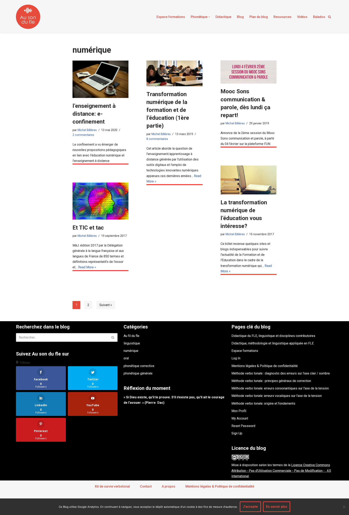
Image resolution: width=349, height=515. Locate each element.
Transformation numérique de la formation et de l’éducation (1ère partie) (167, 110)
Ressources (282, 17)
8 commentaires (157, 139)
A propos (168, 486)
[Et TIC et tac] (100, 201)
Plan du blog (258, 17)
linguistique (132, 343)
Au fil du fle (131, 336)
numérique (131, 351)
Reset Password (243, 426)
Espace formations (171, 17)
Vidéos (302, 17)
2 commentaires (83, 135)
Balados (319, 17)
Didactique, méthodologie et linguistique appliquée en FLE (272, 343)
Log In (235, 358)
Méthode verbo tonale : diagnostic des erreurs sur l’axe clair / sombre (280, 373)
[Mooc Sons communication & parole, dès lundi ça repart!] (248, 72)
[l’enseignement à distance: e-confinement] (100, 79)
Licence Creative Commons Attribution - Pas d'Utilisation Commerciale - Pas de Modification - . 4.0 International (281, 470)
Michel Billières (87, 130)
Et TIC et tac (88, 227)
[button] (209, 17)
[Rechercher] (329, 16)
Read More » (87, 267)
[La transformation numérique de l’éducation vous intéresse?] (248, 180)
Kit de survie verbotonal (112, 486)
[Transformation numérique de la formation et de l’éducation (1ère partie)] (174, 73)
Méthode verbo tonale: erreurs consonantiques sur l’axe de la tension (280, 388)
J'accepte (250, 507)
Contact (146, 486)
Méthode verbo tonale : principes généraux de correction (271, 381)
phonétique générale (138, 373)
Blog (240, 17)
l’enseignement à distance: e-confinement (94, 114)
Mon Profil (238, 411)
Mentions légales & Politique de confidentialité (264, 366)
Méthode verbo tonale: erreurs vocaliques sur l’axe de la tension (276, 396)
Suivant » (105, 305)
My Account (239, 418)
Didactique (223, 17)
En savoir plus (276, 507)
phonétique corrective (139, 366)
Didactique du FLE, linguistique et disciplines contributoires (273, 336)
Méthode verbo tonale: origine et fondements (263, 403)
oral (126, 358)
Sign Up (236, 433)
